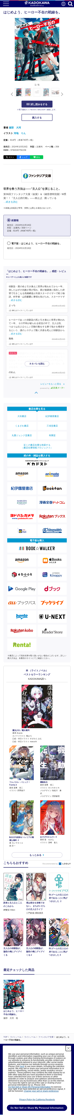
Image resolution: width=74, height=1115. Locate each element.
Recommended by (50, 864)
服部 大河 (15, 127)
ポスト (11, 157)
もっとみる (35, 855)
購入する (37, 117)
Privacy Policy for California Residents (37, 1099)
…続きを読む (10, 201)
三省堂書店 (52, 426)
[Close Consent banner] (68, 1048)
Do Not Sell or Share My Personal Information (29, 1087)
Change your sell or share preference (41, 1091)
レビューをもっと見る (50, 384)
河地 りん (20, 133)
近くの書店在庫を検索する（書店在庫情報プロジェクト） (37, 446)
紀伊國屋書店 (52, 416)
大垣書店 (21, 416)
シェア (25, 157)
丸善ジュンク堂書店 (22, 435)
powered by (45, 388)
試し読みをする (39, 104)
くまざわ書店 (22, 426)
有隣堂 (52, 435)
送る (38, 157)
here (22, 1066)
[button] (61, 94)
